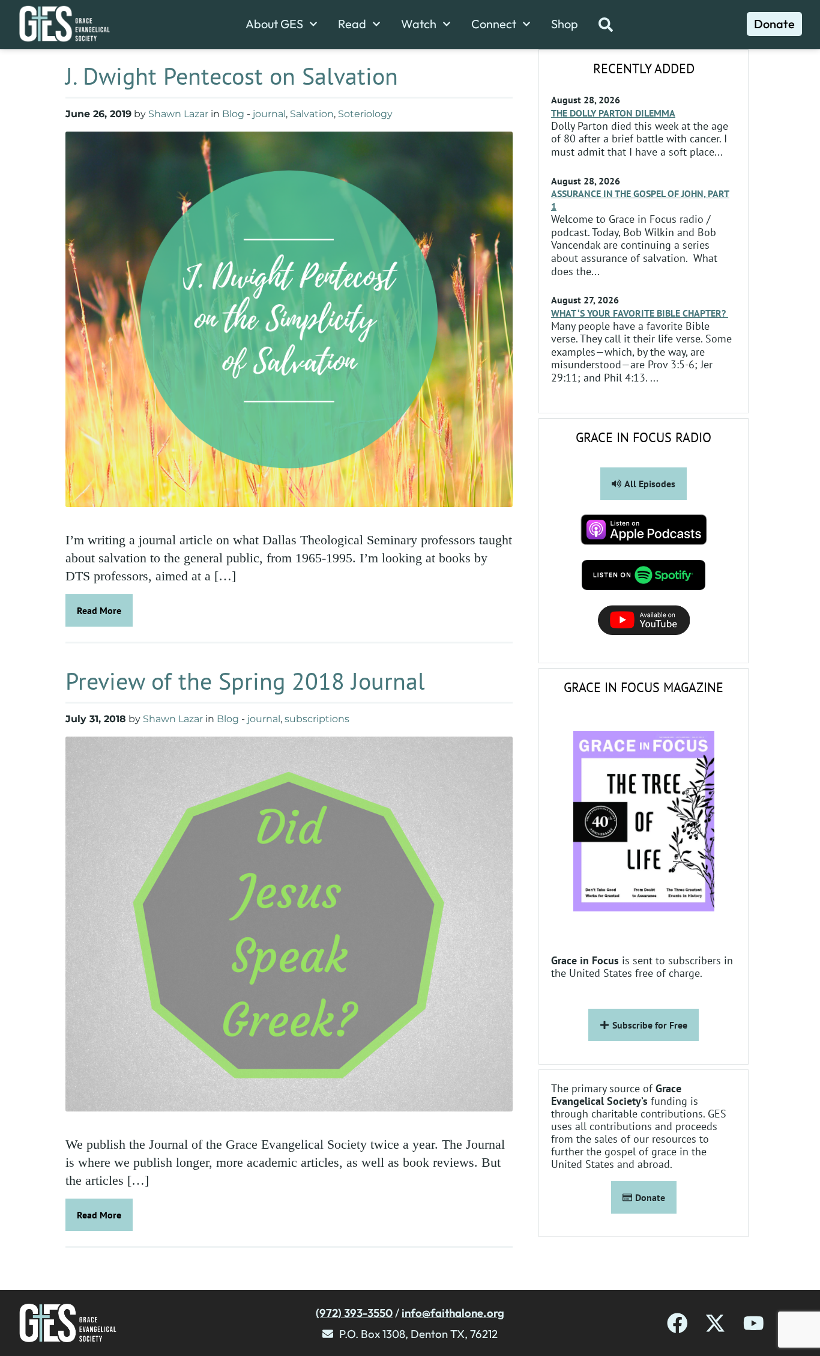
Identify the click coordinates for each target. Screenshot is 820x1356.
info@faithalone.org (453, 1313)
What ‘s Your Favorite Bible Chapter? (639, 313)
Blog (233, 114)
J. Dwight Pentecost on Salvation (231, 75)
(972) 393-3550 (354, 1313)
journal (269, 114)
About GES (274, 24)
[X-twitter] (715, 1323)
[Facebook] (677, 1323)
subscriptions (317, 719)
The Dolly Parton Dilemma (613, 113)
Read (352, 24)
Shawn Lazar (178, 114)
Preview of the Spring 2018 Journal (245, 680)
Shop (564, 24)
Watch (418, 24)
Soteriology (365, 114)
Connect (493, 24)
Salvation (312, 114)
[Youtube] (753, 1323)
